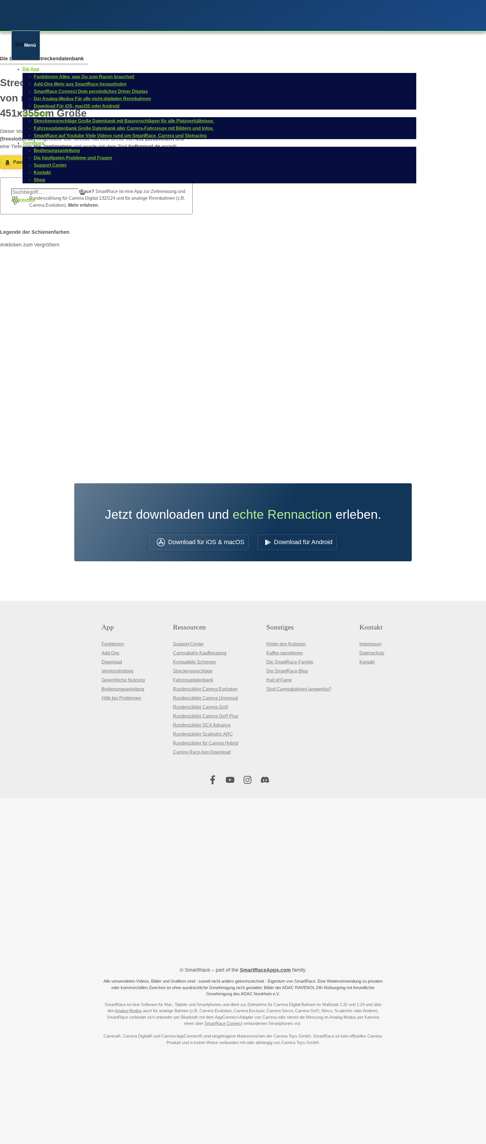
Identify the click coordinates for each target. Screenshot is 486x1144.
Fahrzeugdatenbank (193, 680)
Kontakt (367, 662)
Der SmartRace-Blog (287, 671)
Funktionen (113, 644)
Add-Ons (110, 653)
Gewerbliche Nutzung (123, 680)
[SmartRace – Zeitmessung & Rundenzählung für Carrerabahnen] (84, 26)
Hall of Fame (279, 680)
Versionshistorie (118, 671)
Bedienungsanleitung (123, 689)
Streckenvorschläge (193, 671)
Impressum (370, 644)
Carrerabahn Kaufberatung (199, 653)
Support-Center (188, 644)
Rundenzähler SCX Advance (202, 725)
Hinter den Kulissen (286, 644)
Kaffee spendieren (284, 653)
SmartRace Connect (223, 1023)
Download (112, 662)
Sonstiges (33, 143)
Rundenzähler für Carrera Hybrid (205, 743)
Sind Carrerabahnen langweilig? (298, 689)
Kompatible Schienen (194, 662)
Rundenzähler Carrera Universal (205, 698)
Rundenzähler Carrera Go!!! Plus (205, 716)
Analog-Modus (128, 1010)
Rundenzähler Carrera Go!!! (200, 707)
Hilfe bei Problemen (121, 698)
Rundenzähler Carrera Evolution (205, 689)
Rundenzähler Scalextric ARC (203, 734)
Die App (30, 69)
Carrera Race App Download (202, 752)
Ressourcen (35, 113)
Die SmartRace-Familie (289, 662)
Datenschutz (371, 653)
